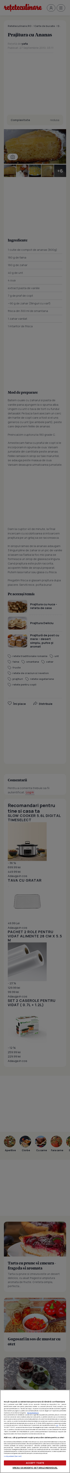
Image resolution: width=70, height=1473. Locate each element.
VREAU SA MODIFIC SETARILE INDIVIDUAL (35, 1467)
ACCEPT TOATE (35, 1462)
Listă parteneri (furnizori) (13, 1456)
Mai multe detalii (33, 1413)
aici (57, 1425)
